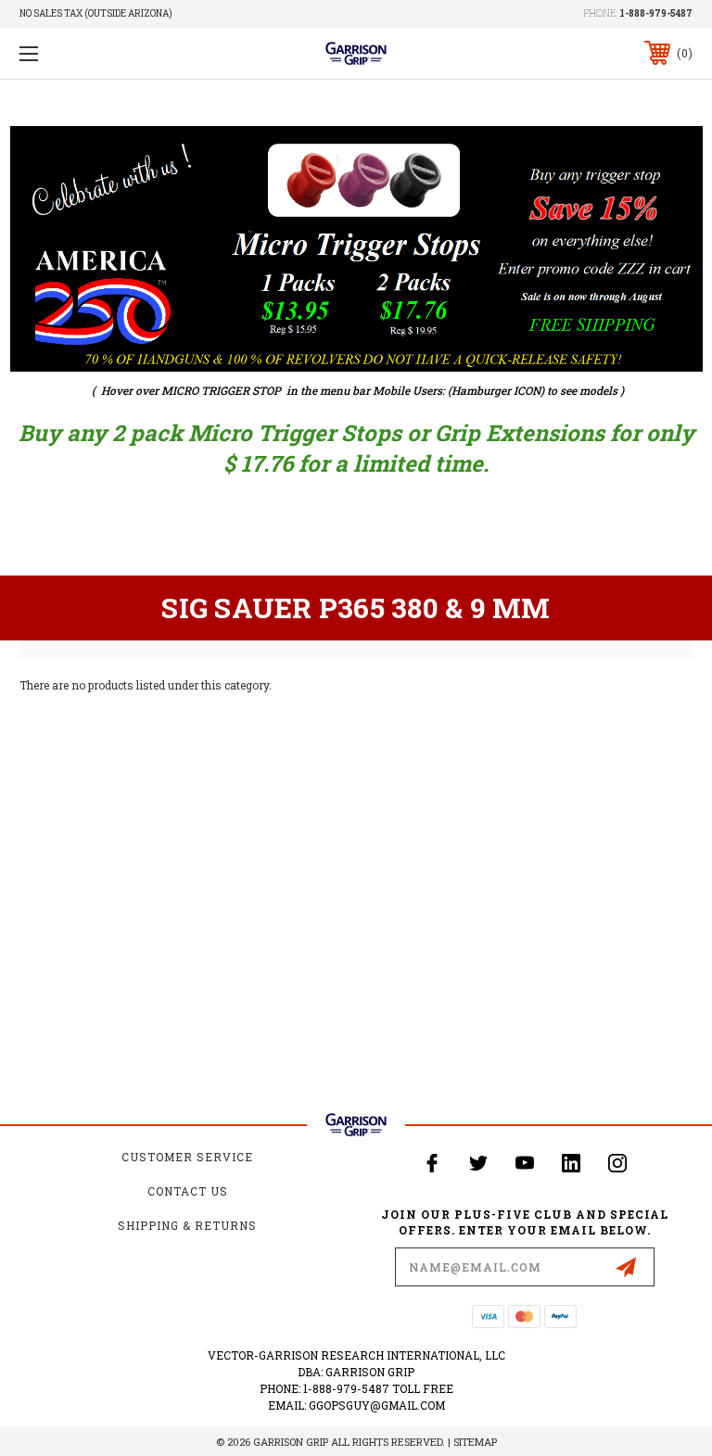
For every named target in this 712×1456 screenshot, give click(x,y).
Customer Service (187, 1156)
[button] (356, 249)
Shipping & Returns (187, 1225)
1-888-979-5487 (656, 13)
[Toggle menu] (86, 53)
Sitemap (475, 1442)
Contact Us (187, 1191)
